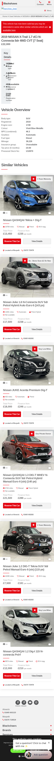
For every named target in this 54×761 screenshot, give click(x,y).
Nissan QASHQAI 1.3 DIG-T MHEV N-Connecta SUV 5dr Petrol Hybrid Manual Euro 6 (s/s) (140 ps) (25, 478)
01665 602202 (28, 338)
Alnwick (16, 338)
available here (9, 30)
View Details (37, 241)
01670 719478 (29, 250)
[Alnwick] (17, 702)
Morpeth (16, 250)
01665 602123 (10, 712)
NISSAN (25, 16)
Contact (40, 4)
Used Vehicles (14, 16)
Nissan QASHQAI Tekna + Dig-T (22, 220)
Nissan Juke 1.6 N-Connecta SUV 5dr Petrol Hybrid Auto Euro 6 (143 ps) (25, 304)
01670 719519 (10, 720)
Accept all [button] (18, 750)
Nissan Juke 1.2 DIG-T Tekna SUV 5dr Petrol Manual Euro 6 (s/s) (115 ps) (25, 568)
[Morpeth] (24, 702)
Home (5, 16)
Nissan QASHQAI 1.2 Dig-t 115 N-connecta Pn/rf (23, 653)
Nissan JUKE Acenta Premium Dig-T (25, 390)
